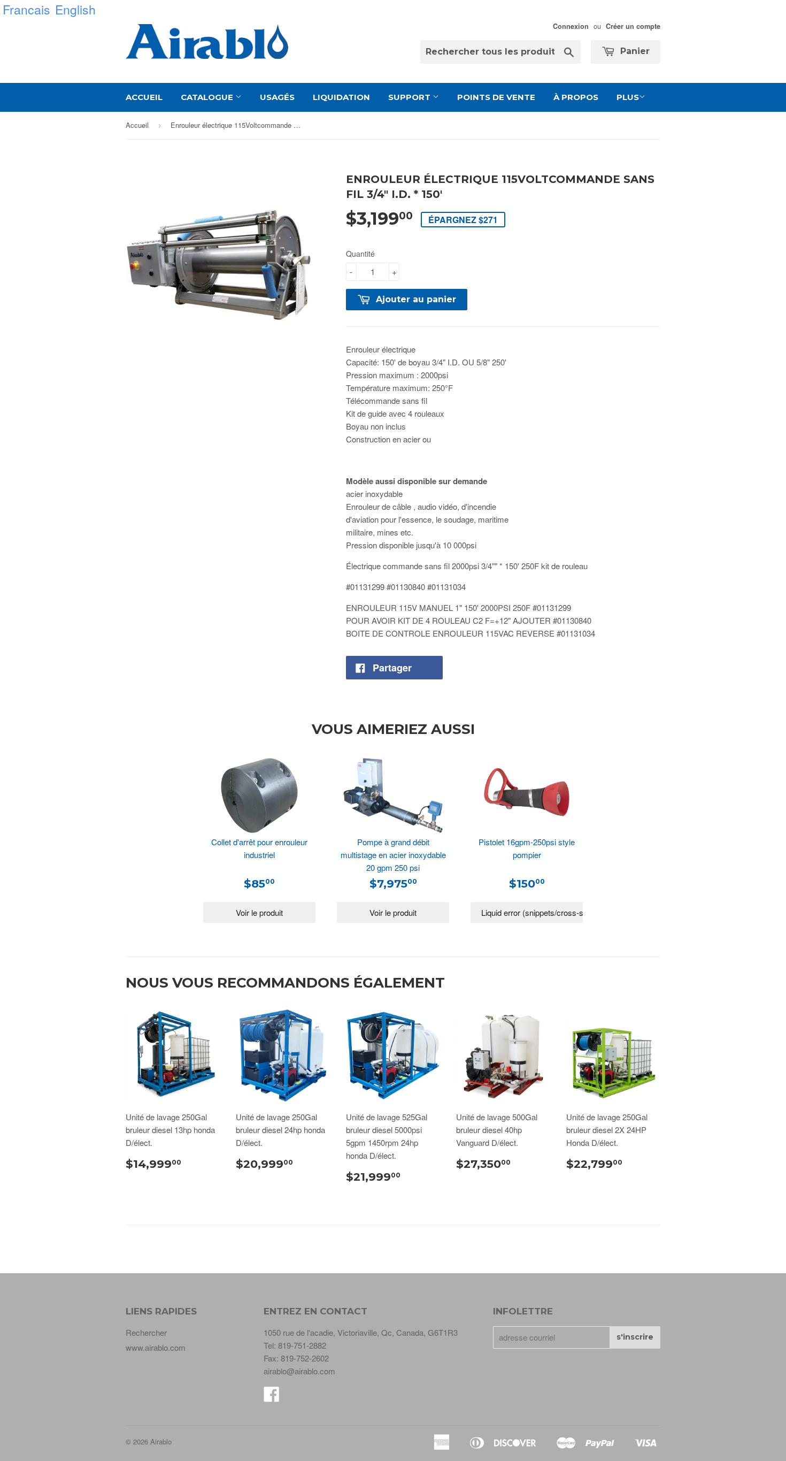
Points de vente (496, 97)
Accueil (144, 97)
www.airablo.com (156, 1347)
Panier (634, 51)
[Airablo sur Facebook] (272, 1397)
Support (410, 97)
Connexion (571, 26)
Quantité (360, 253)
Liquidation (341, 97)
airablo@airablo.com (299, 1370)
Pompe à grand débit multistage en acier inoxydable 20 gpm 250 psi (393, 854)
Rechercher (146, 1332)
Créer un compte (633, 26)
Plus (628, 97)
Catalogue (208, 97)
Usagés (277, 97)
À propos (575, 97)
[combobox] (500, 52)
